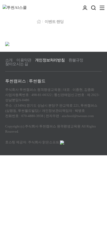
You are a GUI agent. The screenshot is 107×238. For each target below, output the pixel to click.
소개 (8, 60)
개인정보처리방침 (50, 60)
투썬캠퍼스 (15, 81)
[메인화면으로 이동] (15, 8)
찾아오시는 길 (16, 64)
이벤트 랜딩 (54, 22)
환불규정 (76, 60)
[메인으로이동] (39, 21)
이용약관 (23, 60)
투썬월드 (37, 81)
